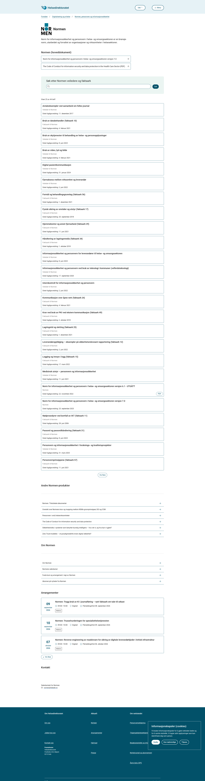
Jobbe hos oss (50, 733)
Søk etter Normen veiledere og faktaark (68, 80)
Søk (139, 8)
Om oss (47, 723)
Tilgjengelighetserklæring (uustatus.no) (145, 733)
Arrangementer (96, 733)
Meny (159, 8)
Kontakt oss (49, 743)
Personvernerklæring (137, 723)
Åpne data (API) (136, 763)
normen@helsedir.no (51, 688)
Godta (155, 742)
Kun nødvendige (170, 742)
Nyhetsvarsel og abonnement (141, 753)
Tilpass (184, 742)
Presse (93, 753)
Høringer (94, 743)
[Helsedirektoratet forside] (56, 8)
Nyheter (94, 723)
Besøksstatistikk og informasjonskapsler (145, 743)
